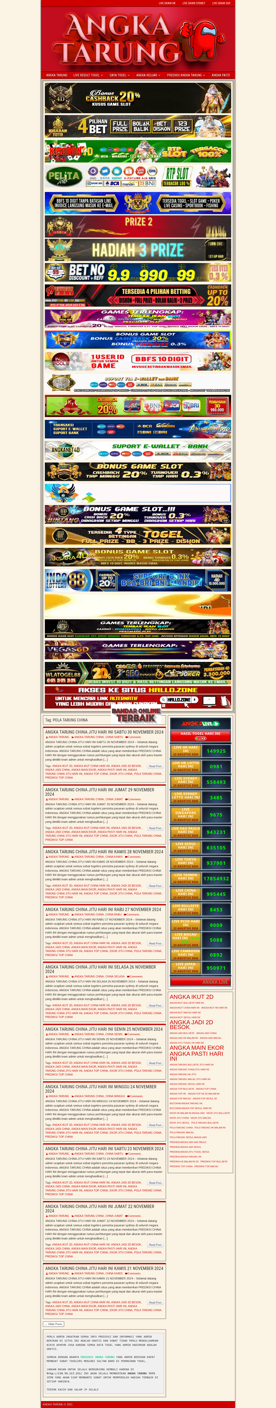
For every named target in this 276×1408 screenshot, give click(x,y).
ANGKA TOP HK (178, 1093)
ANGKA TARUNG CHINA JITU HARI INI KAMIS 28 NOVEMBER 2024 (104, 851)
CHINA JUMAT (114, 799)
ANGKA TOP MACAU (180, 1098)
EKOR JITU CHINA (121, 773)
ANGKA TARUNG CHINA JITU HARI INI (189, 1069)
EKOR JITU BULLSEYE (218, 1113)
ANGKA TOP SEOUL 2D (205, 1098)
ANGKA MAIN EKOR (83, 769)
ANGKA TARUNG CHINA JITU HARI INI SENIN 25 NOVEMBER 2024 (104, 1029)
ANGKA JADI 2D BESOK (126, 765)
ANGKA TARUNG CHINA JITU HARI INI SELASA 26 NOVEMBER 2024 (100, 969)
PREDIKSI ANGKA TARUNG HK (185, 1156)
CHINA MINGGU (115, 1096)
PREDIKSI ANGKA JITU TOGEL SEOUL (190, 1152)
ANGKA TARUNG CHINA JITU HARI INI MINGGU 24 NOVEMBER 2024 (100, 1089)
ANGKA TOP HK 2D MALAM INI (203, 1093)
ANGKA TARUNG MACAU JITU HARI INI (190, 1079)
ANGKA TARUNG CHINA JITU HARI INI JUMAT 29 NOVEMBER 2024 (99, 792)
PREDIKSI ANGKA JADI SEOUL (185, 1147)
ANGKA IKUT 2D (62, 765)
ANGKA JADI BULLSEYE (182, 1033)
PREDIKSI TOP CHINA (59, 777)
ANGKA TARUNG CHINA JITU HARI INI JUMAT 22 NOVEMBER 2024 (99, 1208)
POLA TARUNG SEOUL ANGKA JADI (188, 1137)
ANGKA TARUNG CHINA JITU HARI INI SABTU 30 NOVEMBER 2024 (104, 732)
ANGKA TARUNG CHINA (89, 737)
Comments (134, 737)
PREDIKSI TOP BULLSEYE (214, 1161)
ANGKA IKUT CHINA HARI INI (92, 765)
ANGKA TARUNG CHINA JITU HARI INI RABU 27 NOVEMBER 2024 (103, 909)
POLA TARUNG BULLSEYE (205, 1123)
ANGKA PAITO (221, 75)
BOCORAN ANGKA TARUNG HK (186, 1103)
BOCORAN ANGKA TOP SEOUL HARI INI (191, 1108)
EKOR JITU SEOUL (180, 1123)
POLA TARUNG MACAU (182, 1132)
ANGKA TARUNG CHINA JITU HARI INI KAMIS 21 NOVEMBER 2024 (104, 1268)
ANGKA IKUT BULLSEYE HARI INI (187, 1003)
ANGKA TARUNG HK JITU (183, 1074)
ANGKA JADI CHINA (57, 769)
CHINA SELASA (115, 976)
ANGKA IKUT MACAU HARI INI (185, 1012)
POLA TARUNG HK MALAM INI (210, 1127)
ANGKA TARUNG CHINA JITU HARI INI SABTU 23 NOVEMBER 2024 (104, 1148)
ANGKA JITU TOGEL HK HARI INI (187, 1043)
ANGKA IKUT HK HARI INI (214, 1007)
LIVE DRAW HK (167, 3)
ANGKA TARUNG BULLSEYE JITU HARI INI (192, 1064)
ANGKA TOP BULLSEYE (182, 1089)
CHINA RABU (113, 914)
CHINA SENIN (113, 1034)
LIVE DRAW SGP (221, 3)
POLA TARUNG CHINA (147, 773)
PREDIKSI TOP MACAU (206, 1166)
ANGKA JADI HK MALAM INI (184, 1038)
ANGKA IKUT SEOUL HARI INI (185, 1017)
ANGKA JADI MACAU (210, 1038)
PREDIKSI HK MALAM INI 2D (184, 1161)
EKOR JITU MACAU (201, 1118)
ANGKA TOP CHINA (96, 773)
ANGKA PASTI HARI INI (112, 769)
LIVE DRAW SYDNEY (194, 3)
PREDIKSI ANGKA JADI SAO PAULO (188, 1142)
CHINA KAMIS (114, 856)
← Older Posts (53, 1324)
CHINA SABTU (114, 737)
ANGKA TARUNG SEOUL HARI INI (187, 1084)
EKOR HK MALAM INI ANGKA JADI (187, 1113)
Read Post (155, 766)
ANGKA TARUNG (56, 75)
